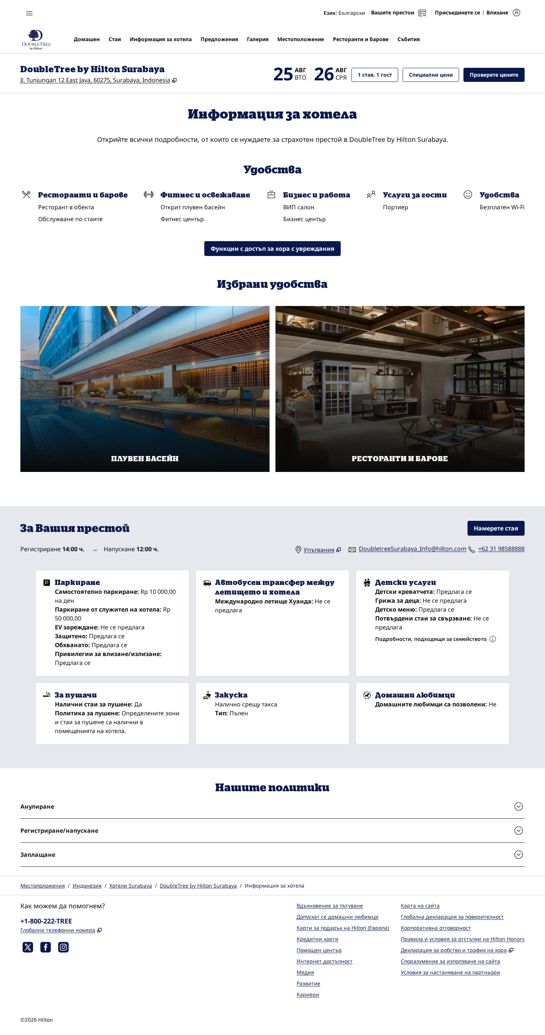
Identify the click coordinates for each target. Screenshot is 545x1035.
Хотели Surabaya (130, 885)
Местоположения (42, 885)
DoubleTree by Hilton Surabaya (198, 885)
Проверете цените (497, 74)
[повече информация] (492, 639)
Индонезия (87, 885)
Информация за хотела (274, 885)
